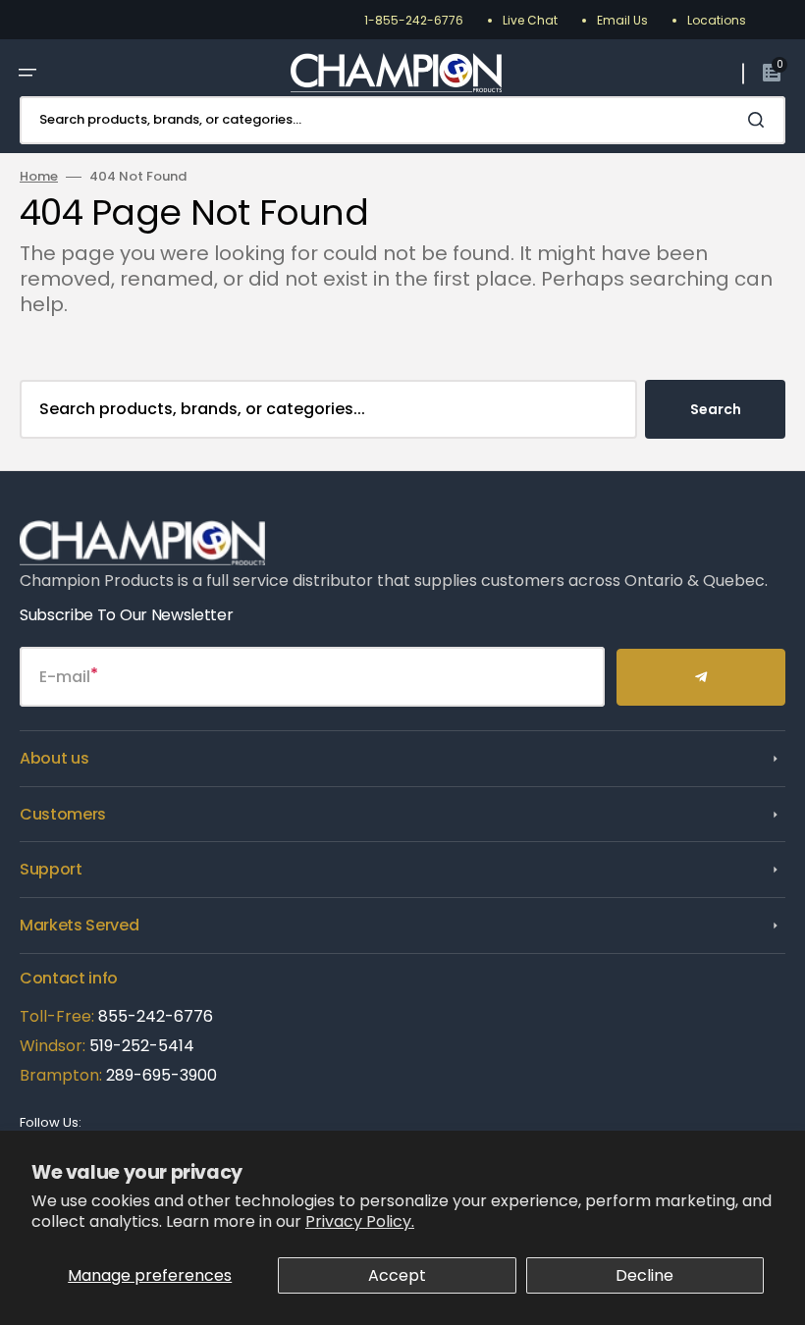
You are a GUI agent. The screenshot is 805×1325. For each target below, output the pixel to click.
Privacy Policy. (359, 1221)
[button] (27, 72)
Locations (716, 20)
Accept (397, 1275)
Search (715, 409)
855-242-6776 (155, 1016)
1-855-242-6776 (413, 20)
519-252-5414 (139, 1045)
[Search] (759, 119)
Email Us (622, 20)
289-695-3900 (161, 1075)
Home (39, 177)
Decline (644, 1275)
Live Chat (530, 20)
